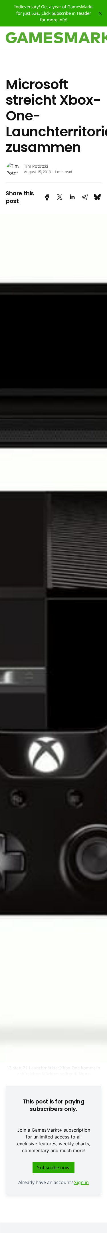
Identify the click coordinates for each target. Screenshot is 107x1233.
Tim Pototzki (36, 166)
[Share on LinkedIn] (72, 197)
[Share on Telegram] (85, 197)
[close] (100, 13)
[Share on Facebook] (47, 197)
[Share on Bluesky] (97, 197)
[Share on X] (60, 197)
